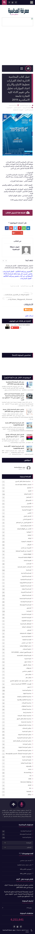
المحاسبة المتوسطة (25, 605)
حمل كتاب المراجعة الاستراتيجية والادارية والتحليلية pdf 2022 (15, 383)
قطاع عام (28, 678)
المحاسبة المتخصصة (25, 598)
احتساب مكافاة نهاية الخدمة (23, 485)
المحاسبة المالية (26, 595)
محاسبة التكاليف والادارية (24, 700)
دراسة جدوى (27, 662)
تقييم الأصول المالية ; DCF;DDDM (21, 652)
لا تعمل (29, 687)
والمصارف (28, 766)
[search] (4, 2)
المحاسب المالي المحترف (24, 567)
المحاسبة (28, 570)
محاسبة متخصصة (26, 722)
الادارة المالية (27, 494)
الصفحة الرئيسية (27, 107)
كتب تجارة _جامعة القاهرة (24, 865)
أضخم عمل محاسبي (25, 860)
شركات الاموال (27, 665)
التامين (29, 513)
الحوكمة (29, 532)
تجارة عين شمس (26, 643)
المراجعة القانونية (26, 621)
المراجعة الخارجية (26, 614)
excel (29, 785)
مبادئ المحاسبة (26, 690)
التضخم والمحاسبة (26, 526)
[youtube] (17, 926)
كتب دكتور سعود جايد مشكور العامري (20, 681)
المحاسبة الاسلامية (26, 579)
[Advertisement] (17, 47)
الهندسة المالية (26, 640)
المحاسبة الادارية (26, 576)
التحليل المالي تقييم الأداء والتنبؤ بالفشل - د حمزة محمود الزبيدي (15, 436)
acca (29, 769)
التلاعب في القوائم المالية (24, 529)
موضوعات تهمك (26, 757)
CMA (29, 779)
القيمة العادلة (27, 560)
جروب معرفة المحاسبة (26, 286)
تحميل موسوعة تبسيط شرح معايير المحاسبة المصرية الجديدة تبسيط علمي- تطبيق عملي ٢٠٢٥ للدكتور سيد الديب (13, 397)
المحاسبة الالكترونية (25, 583)
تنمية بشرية (27, 659)
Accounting (27, 773)
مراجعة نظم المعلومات (24, 725)
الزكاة (29, 538)
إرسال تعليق (29, 316)
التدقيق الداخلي (27, 519)
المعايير (29, 630)
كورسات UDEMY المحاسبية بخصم (21, 684)
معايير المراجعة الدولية (25, 747)
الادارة (29, 491)
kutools (29, 792)
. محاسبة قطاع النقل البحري (23, 481)
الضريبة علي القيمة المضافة (23, 551)
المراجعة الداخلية (26, 617)
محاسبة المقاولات (26, 706)
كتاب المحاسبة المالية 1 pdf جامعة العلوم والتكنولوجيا (14, 447)
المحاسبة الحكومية (26, 586)
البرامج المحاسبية (26, 507)
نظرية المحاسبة (26, 760)
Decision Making (26, 782)
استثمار (29, 488)
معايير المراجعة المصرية (24, 750)
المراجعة (29, 611)
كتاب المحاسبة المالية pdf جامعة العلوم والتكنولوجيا (14, 424)
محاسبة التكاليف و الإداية (24, 697)
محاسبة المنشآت (26, 709)
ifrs (30, 788)
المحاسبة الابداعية (26, 573)
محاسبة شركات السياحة (24, 716)
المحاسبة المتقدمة (26, 602)
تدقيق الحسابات (27, 649)
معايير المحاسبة (26, 731)
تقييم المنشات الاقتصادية (24, 655)
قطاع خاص (28, 674)
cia (30, 776)
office (29, 795)
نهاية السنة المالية (26, 763)
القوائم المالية (27, 554)
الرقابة (29, 535)
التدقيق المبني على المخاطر (23, 522)
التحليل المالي (27, 516)
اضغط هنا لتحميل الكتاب (15, 212)
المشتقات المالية (26, 627)
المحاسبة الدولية (26, 589)
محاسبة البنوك (27, 693)
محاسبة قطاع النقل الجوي (24, 719)
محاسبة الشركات (26, 703)
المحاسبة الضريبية (26, 592)
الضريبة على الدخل (26, 548)
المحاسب (28, 564)
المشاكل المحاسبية (25, 624)
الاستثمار (28, 497)
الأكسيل (29, 504)
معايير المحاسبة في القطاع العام (22, 741)
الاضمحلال (28, 500)
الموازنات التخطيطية (25, 633)
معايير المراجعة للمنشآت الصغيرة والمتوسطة (18, 754)
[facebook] (20, 926)
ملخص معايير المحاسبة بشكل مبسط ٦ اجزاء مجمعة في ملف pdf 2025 (13, 410)
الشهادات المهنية (26, 541)
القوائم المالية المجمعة (24, 557)
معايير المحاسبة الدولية (24, 735)
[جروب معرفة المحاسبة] (18, 11)
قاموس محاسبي (26, 671)
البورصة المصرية (26, 510)
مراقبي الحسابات (26, 728)
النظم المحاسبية (26, 636)
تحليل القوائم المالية (25, 646)
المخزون (29, 608)
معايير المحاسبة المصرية (24, 738)
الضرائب (29, 545)
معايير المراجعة (27, 744)
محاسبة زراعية (27, 712)
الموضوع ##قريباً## (25, 869)
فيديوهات (28, 668)
